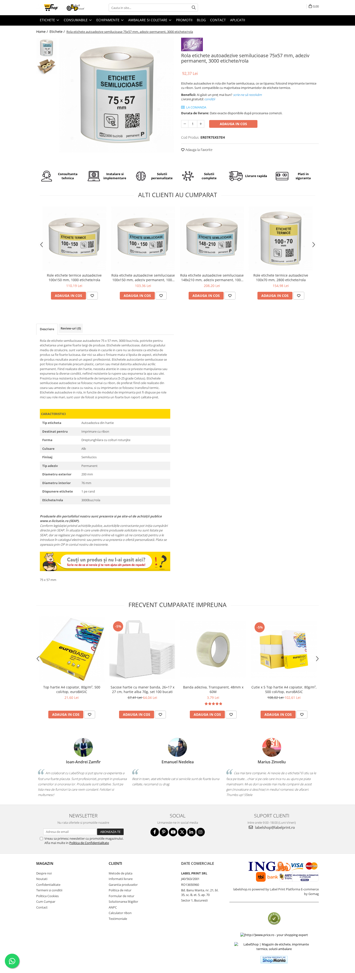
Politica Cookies (47, 896)
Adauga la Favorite (199, 149)
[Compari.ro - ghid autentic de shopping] (274, 918)
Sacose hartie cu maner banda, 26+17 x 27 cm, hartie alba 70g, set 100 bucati (142, 689)
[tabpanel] (116, 95)
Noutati (41, 879)
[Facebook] (154, 832)
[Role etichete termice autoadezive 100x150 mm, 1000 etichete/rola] (74, 239)
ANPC (113, 907)
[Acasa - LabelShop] (60, 8)
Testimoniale (118, 918)
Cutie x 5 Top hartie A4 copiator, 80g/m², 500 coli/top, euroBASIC (284, 689)
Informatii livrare (121, 879)
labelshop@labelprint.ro (274, 827)
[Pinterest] (164, 832)
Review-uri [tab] (71, 328)
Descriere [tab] (47, 329)
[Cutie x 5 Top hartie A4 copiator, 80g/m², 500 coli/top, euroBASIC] (284, 649)
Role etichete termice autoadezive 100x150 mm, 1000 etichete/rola (74, 277)
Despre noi (44, 873)
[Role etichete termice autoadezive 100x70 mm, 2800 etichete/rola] (281, 239)
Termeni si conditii (49, 890)
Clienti (115, 863)
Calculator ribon (120, 913)
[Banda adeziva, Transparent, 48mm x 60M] (213, 649)
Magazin (44, 863)
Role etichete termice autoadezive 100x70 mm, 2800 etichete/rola (280, 277)
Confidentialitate (48, 884)
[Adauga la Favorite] (92, 296)
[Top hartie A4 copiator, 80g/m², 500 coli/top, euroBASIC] (72, 649)
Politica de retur (120, 890)
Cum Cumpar (45, 901)
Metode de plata (120, 873)
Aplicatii (237, 20)
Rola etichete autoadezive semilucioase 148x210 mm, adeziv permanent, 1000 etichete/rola (212, 277)
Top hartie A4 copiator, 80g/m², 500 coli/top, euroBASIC (71, 689)
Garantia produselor (123, 884)
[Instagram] (200, 832)
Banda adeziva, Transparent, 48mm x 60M (213, 689)
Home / (42, 31)
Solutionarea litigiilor (123, 901)
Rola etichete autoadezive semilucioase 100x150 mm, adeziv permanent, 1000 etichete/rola (143, 277)
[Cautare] (193, 8)
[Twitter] (182, 832)
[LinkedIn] (191, 832)
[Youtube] (173, 832)
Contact (42, 907)
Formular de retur (121, 896)
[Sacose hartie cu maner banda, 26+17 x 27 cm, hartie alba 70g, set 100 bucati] (142, 649)
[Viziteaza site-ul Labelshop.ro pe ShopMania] (274, 959)
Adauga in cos (233, 124)
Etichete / (58, 31)
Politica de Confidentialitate (89, 843)
